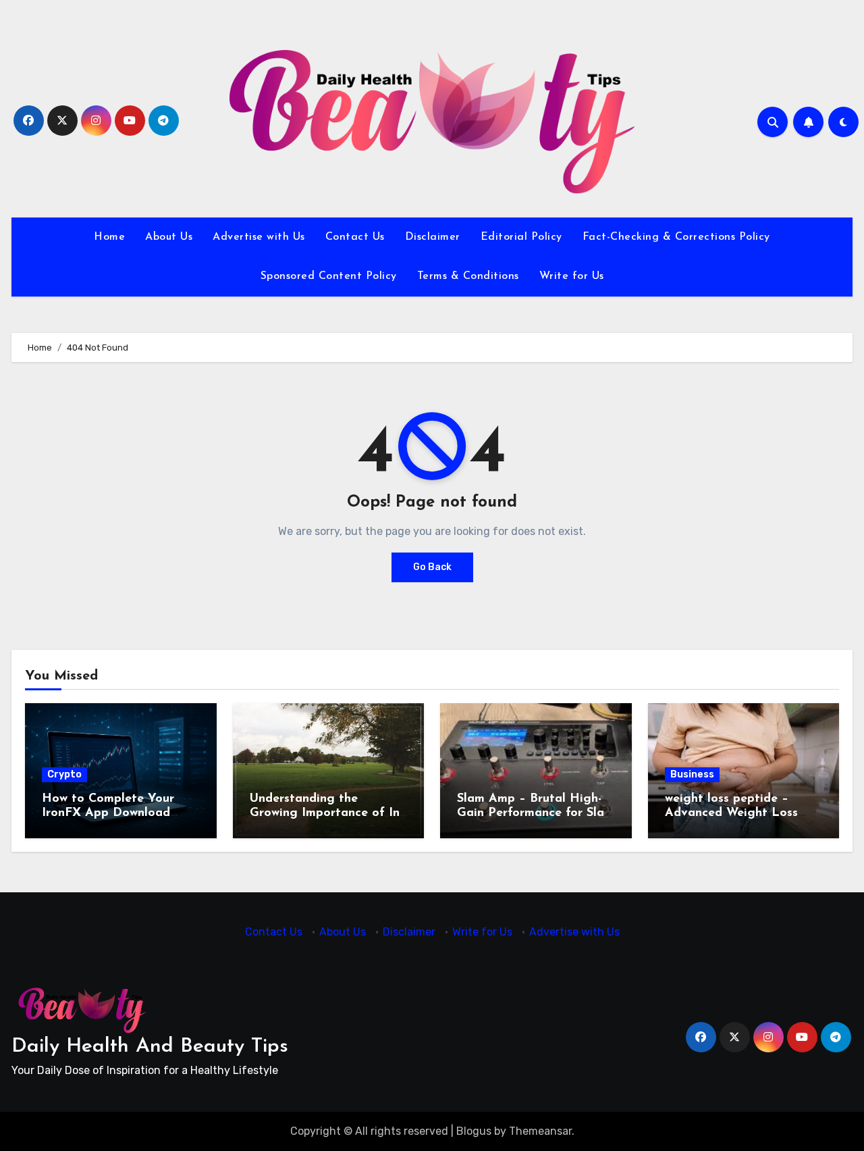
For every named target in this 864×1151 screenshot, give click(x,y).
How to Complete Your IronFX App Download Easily (108, 813)
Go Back (432, 567)
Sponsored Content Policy (329, 276)
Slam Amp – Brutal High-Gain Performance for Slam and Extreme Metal (535, 813)
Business (692, 774)
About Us (168, 237)
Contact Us (355, 237)
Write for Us (571, 276)
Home (109, 237)
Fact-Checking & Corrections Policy (676, 237)
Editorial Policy (521, 237)
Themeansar (540, 1131)
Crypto (64, 774)
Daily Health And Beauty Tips (149, 1046)
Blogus (473, 1131)
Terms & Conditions (468, 276)
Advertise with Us (259, 237)
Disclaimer (432, 237)
